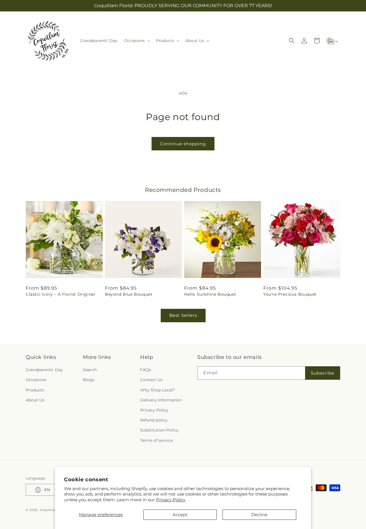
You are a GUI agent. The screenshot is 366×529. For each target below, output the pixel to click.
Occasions (36, 379)
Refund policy (154, 420)
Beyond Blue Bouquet (128, 294)
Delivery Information (161, 400)
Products (35, 390)
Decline (259, 514)
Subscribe (322, 373)
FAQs (145, 369)
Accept (180, 514)
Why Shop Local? (157, 390)
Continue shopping (183, 143)
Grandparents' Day (44, 369)
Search (90, 369)
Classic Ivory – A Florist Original (60, 294)
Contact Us (151, 379)
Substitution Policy (159, 430)
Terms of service (156, 440)
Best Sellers (183, 315)
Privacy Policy (170, 499)
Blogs (89, 379)
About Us (35, 400)
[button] (136, 41)
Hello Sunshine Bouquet (210, 294)
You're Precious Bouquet (290, 294)
